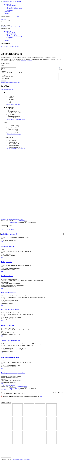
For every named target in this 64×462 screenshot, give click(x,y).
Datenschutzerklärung (17, 459)
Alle (5, 75)
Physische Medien (8, 76)
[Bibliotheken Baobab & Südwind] (10, 1)
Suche (2, 65)
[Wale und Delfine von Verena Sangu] (40, 415)
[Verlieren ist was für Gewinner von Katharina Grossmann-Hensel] (6, 429)
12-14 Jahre (12, 131)
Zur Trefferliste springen (7, 89)
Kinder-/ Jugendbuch (14, 112)
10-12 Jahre (12, 132)
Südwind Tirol (13, 142)
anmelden (3, 19)
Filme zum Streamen (26, 60)
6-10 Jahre (11, 129)
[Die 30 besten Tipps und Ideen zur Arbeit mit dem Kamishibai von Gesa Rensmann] (6, 415)
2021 (10, 103)
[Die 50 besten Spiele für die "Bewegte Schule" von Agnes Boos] (17, 443)
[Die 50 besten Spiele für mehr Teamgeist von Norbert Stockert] (51, 429)
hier (24, 393)
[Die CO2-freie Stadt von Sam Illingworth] (29, 415)
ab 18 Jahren (12, 126)
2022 (10, 101)
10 (10, 222)
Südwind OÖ (12, 144)
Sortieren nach (4, 220)
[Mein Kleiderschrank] (6, 457)
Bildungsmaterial (13, 116)
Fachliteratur (12, 111)
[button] (61, 68)
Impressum (27, 459)
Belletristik (12, 117)
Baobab (11, 140)
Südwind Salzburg (14, 145)
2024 (10, 98)
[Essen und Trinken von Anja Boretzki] (29, 443)
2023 (10, 99)
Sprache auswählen (6, 20)
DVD (10, 114)
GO (18, 16)
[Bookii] (17, 429)
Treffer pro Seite (31, 222)
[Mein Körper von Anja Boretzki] (40, 443)
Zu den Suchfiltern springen (8, 229)
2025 (10, 96)
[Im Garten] (40, 429)
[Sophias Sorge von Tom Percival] (51, 415)
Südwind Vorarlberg (14, 147)
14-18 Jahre (12, 127)
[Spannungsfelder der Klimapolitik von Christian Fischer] (17, 415)
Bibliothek (3, 68)
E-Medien (6, 78)
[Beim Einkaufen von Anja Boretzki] (51, 443)
